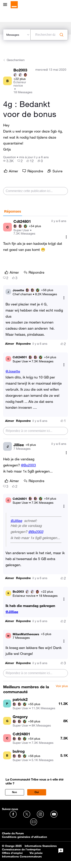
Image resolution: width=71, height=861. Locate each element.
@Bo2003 (28, 465)
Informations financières (41, 846)
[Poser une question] (60, 850)
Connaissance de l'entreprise (21, 849)
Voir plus (62, 686)
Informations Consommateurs (22, 856)
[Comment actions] (66, 237)
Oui (37, 792)
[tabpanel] (35, 448)
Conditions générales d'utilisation (24, 837)
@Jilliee (16, 520)
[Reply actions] (63, 298)
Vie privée (36, 853)
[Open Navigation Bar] (6, 5)
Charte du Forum (13, 833)
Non (14, 792)
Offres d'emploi (12, 853)
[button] (9, 343)
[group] (8, 161)
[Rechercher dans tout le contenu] (61, 34)
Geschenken (16, 60)
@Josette (13, 371)
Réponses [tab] (12, 211)
